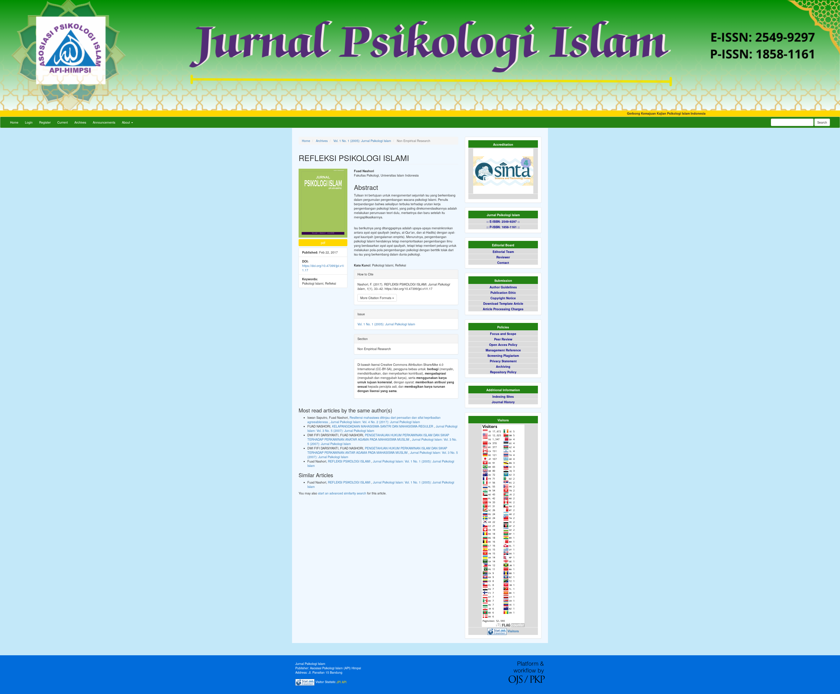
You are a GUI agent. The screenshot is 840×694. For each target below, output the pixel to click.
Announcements (104, 122)
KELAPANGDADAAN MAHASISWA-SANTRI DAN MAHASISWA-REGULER (383, 426)
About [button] (126, 122)
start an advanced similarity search (342, 493)
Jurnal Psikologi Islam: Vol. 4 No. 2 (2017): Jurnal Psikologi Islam (375, 422)
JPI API (341, 682)
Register (45, 122)
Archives (80, 122)
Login (29, 122)
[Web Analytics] (497, 631)
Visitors (513, 631)
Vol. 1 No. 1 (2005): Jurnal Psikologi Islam (362, 140)
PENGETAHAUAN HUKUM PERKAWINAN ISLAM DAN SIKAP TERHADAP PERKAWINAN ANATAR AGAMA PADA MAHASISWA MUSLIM (378, 437)
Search (822, 122)
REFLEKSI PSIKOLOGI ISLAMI (349, 461)
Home (14, 122)
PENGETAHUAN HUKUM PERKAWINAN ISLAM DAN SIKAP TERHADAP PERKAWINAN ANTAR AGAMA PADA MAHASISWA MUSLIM (377, 450)
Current (62, 122)
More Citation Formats (376, 298)
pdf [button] (323, 242)
